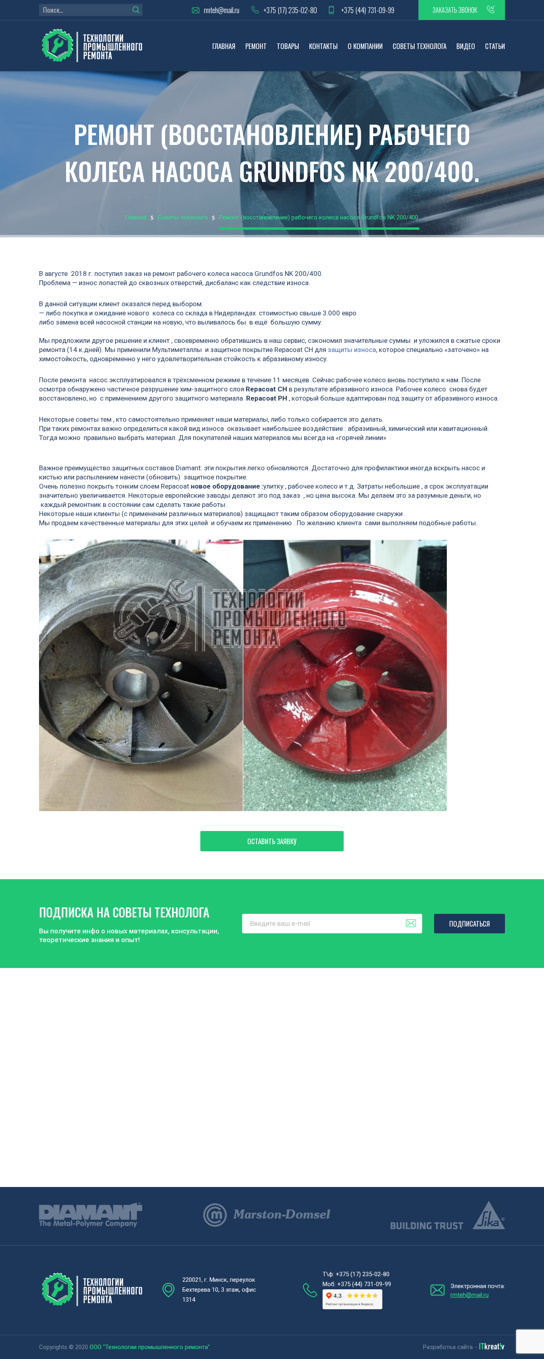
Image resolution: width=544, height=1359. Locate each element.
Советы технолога (419, 46)
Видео (465, 46)
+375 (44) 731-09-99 (367, 10)
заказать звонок (454, 10)
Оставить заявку (272, 841)
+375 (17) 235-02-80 (290, 10)
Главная (223, 46)
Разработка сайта (448, 1347)
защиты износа (352, 350)
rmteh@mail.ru (221, 10)
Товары (288, 46)
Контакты (323, 46)
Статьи (495, 46)
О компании (365, 46)
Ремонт (256, 46)
